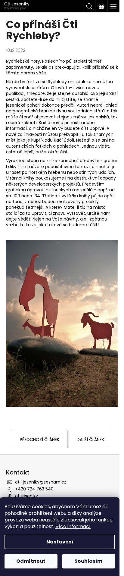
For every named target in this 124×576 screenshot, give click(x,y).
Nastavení (59, 541)
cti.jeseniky (26, 496)
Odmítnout (30, 561)
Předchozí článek (39, 440)
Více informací (73, 526)
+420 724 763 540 (34, 489)
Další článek (90, 440)
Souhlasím (88, 561)
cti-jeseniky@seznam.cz (40, 482)
